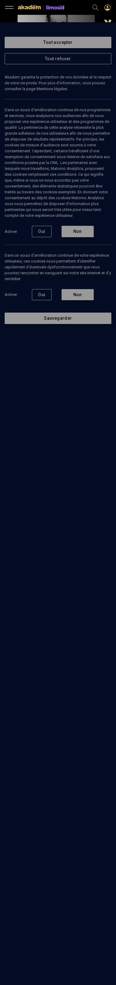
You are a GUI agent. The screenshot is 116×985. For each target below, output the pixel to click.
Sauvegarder (58, 318)
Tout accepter (57, 42)
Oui (41, 231)
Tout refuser (58, 58)
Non (77, 231)
